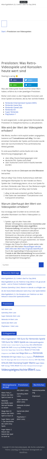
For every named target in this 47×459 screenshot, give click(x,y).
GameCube (4, 350)
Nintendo (38, 352)
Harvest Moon (20, 350)
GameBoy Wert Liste (8, 313)
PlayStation (30, 357)
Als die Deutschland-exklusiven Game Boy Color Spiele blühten (23, 291)
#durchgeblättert (8, 339)
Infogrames (4, 353)
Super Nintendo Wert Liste (10, 316)
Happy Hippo (12, 350)
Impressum (36, 396)
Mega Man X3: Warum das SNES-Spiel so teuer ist (7, 413)
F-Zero (39, 347)
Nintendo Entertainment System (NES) (21, 103)
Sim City (38, 360)
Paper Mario (16, 357)
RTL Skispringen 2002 (10, 360)
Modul (30, 353)
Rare (2, 360)
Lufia (9, 353)
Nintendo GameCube (13, 107)
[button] (16, 80)
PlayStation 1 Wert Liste (9, 326)
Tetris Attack (14, 366)
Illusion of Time (30, 350)
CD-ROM (3, 345)
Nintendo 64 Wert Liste (9, 319)
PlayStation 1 (10, 114)
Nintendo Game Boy (13, 105)
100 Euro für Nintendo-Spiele (31, 338)
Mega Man (23, 353)
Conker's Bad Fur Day (17, 345)
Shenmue (31, 360)
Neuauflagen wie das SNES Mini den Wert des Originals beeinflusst (23, 247)
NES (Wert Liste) (22, 390)
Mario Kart (15, 353)
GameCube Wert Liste (9, 323)
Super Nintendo (11, 112)
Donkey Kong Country (28, 347)
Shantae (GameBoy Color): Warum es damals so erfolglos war (23, 287)
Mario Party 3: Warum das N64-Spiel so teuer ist (7, 395)
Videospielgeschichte (14, 369)
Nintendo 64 (10, 109)
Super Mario (28, 362)
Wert (31, 369)
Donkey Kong (16, 347)
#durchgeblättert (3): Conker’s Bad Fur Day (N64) (18, 4)
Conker (9, 345)
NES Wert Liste (6, 309)
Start (3, 31)
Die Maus (26, 345)
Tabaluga (7, 366)
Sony (42, 360)
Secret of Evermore (22, 360)
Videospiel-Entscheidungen (34, 366)
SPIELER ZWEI (7, 363)
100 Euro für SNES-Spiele (13, 342)
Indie (38, 350)
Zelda (38, 370)
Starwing (17, 362)
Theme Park (23, 366)
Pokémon (38, 356)
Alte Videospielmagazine (35, 342)
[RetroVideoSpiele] (23, 8)
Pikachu (24, 357)
